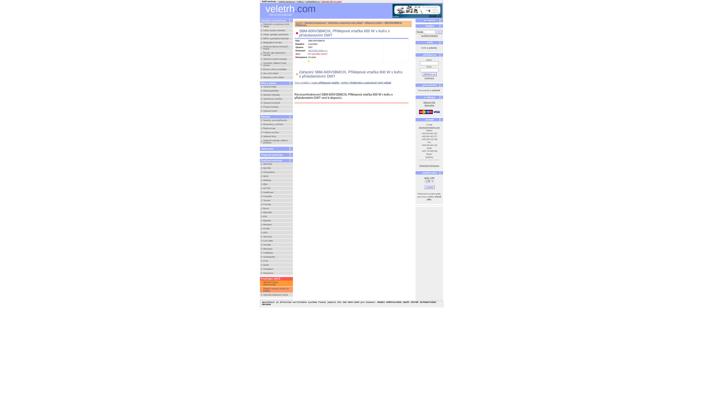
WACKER (267, 212)
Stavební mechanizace (315, 23)
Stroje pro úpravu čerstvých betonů (275, 47)
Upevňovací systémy (272, 99)
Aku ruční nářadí (270, 73)
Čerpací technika (270, 107)
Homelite (267, 245)
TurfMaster (268, 253)
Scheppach (268, 269)
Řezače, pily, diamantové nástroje (274, 54)
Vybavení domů (270, 111)
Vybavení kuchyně (271, 103)
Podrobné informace (429, 166)
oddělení (366, 82)
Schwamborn (269, 172)
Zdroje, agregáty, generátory (276, 34)
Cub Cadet (268, 241)
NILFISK (267, 168)
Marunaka (267, 249)
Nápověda (429, 105)
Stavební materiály (271, 95)
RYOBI (266, 229)
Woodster (267, 224)
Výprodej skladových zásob (275, 295)
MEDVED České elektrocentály (270, 283)
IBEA (265, 184)
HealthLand (268, 192)
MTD (265, 233)
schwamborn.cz (313, 1)
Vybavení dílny (269, 87)
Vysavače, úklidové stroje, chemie (275, 64)
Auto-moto (267, 148)
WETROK (267, 164)
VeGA (265, 176)
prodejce (429, 157)
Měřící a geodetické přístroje (276, 38)
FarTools (267, 204)
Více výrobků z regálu (317, 82)
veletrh (290, 8)
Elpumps (267, 220)
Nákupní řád (429, 102)
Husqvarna (268, 273)
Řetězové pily (269, 128)
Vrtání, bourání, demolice (274, 30)
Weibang (267, 180)
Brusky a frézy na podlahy (275, 69)
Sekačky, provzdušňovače (275, 120)
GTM (265, 261)
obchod (299, 23)
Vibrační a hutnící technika (275, 59)
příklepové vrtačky (373, 23)
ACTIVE (266, 188)
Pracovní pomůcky (272, 154)
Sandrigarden (269, 257)
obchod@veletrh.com (429, 127)
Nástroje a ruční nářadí (273, 77)
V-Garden (267, 196)
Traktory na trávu (271, 132)
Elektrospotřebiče (271, 91)
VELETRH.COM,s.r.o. (318, 51)
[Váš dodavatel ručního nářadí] (417, 11)
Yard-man (267, 237)
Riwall (265, 265)
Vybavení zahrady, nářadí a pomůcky (275, 141)
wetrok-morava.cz (287, 1)
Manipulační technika (272, 42)
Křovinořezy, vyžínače (273, 124)
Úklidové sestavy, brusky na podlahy (276, 289)
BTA (265, 216)
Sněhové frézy (269, 136)
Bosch (266, 208)
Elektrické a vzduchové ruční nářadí (276, 25)
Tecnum (266, 200)
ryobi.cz (300, 1)
